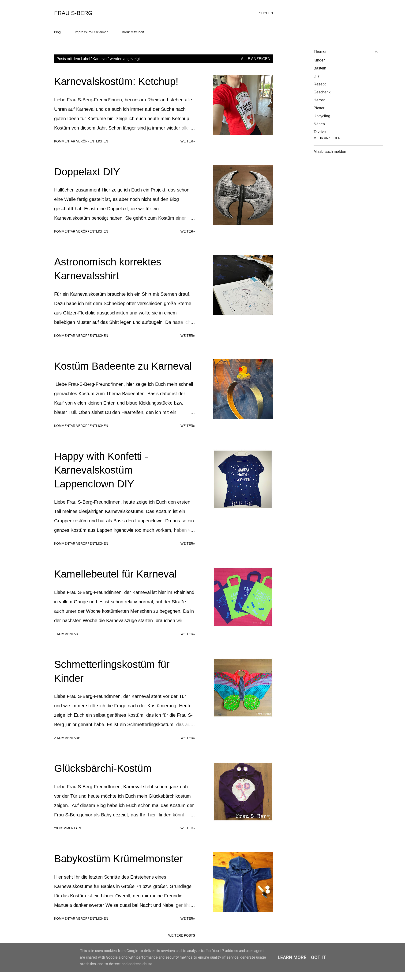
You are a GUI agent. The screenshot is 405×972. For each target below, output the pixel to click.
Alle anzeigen (255, 59)
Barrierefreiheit (133, 32)
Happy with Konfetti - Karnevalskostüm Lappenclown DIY (101, 469)
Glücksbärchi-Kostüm (103, 768)
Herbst (319, 100)
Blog (57, 32)
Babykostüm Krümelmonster (118, 858)
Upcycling (322, 116)
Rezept (320, 84)
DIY (317, 76)
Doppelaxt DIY (87, 171)
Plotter (319, 108)
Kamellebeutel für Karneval (115, 574)
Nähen (319, 124)
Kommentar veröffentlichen (81, 141)
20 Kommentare (68, 828)
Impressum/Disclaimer (91, 32)
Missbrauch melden (330, 151)
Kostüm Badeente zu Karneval (123, 366)
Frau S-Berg (73, 13)
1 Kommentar (66, 634)
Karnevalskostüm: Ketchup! (116, 81)
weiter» (187, 141)
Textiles (320, 132)
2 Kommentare (67, 738)
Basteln (320, 68)
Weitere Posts (181, 935)
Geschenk (322, 92)
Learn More (292, 957)
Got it (318, 957)
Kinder (319, 60)
